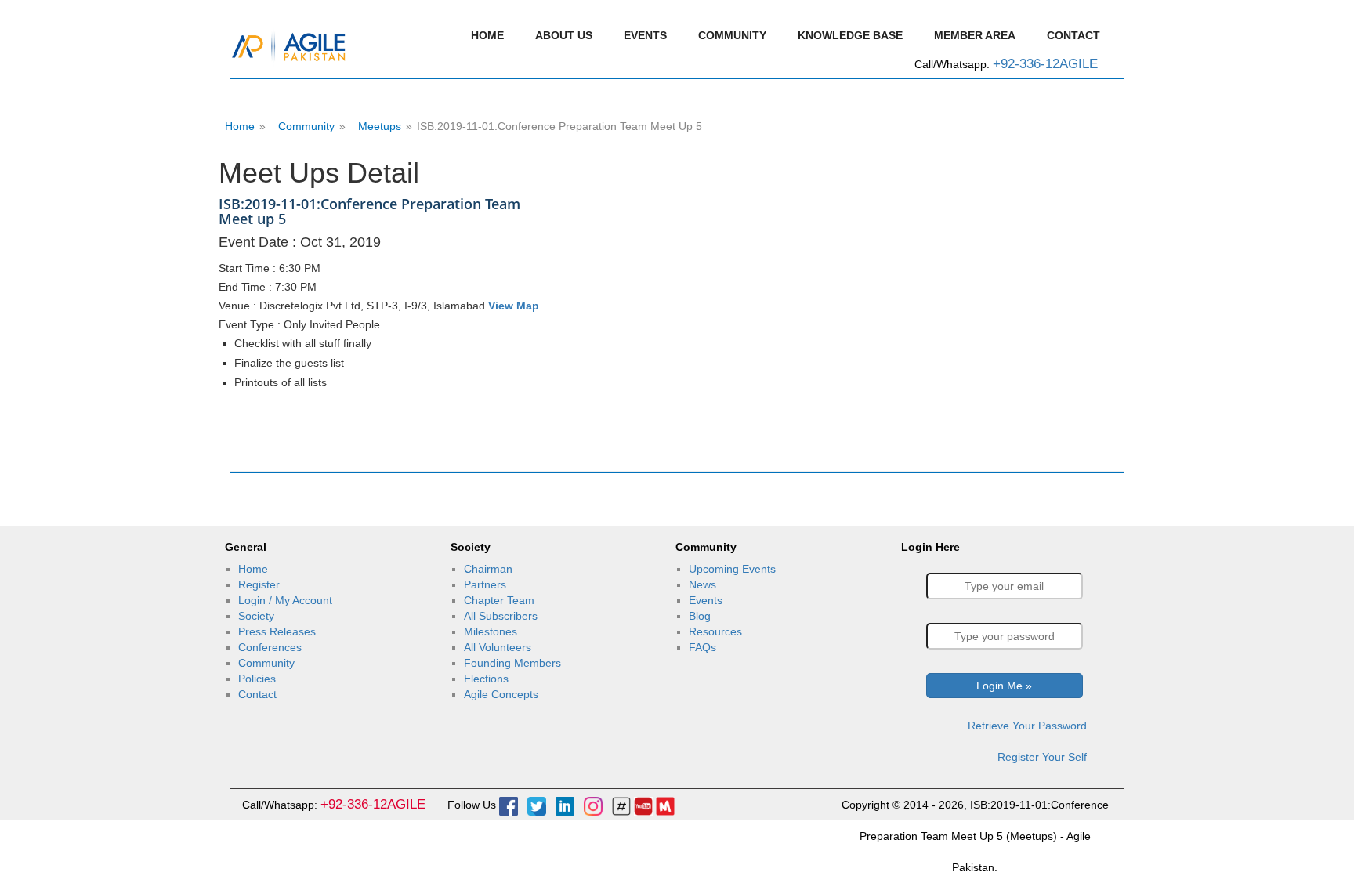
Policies (257, 678)
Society (256, 616)
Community (732, 35)
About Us (563, 35)
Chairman (488, 569)
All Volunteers (497, 647)
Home (487, 35)
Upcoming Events (732, 569)
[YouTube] (643, 804)
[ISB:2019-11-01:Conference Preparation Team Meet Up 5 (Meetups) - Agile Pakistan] (289, 44)
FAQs (702, 647)
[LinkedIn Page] (565, 804)
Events (645, 35)
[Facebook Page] (508, 804)
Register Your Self (1042, 757)
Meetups (379, 126)
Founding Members (512, 663)
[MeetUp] (665, 804)
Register (259, 584)
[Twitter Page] (536, 804)
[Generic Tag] (621, 804)
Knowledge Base (850, 35)
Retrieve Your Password (1027, 725)
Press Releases (277, 631)
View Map (513, 305)
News (702, 584)
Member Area (974, 35)
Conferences (270, 647)
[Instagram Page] (593, 804)
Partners (485, 584)
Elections (486, 678)
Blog (700, 616)
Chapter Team (499, 600)
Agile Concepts (501, 694)
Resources (715, 631)
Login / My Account (285, 600)
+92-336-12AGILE (1045, 63)
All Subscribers (501, 616)
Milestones (490, 631)
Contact (1073, 35)
